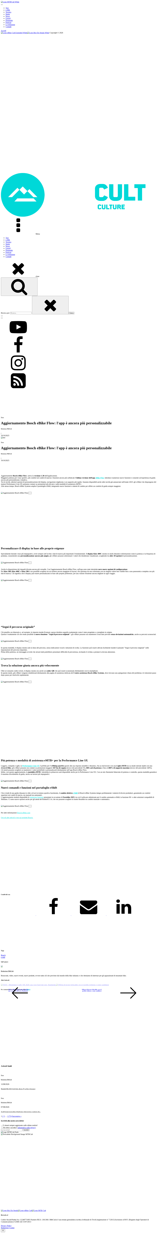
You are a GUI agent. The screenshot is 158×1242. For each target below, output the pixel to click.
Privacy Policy (6, 1226)
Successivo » (17, 1116)
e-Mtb (8, 10)
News (8, 16)
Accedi (3, 31)
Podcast (8, 23)
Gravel (8, 18)
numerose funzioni (36, 797)
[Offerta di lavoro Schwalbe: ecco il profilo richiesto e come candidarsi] (82, 985)
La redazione (10, 25)
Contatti (8, 27)
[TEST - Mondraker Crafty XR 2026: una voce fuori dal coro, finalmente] (28, 985)
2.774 (9, 1116)
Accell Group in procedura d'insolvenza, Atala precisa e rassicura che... (21, 1111)
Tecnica (8, 12)
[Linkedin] (123, 915)
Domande (9, 20)
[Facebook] (53, 915)
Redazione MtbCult (7, 971)
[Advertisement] (79, 604)
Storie (8, 14)
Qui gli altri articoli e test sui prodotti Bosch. (17, 818)
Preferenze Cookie (7, 1228)
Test (7, 8)
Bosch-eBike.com (23, 813)
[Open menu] (2, 4)
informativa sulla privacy (27, 1128)
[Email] (88, 915)
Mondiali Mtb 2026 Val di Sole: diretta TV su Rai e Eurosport (18, 1089)
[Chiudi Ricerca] (50, 305)
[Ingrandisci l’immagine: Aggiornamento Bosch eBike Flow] (30, 493)
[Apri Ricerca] (19, 286)
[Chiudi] (3, 1230)
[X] (18, 915)
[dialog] (79, 17)
